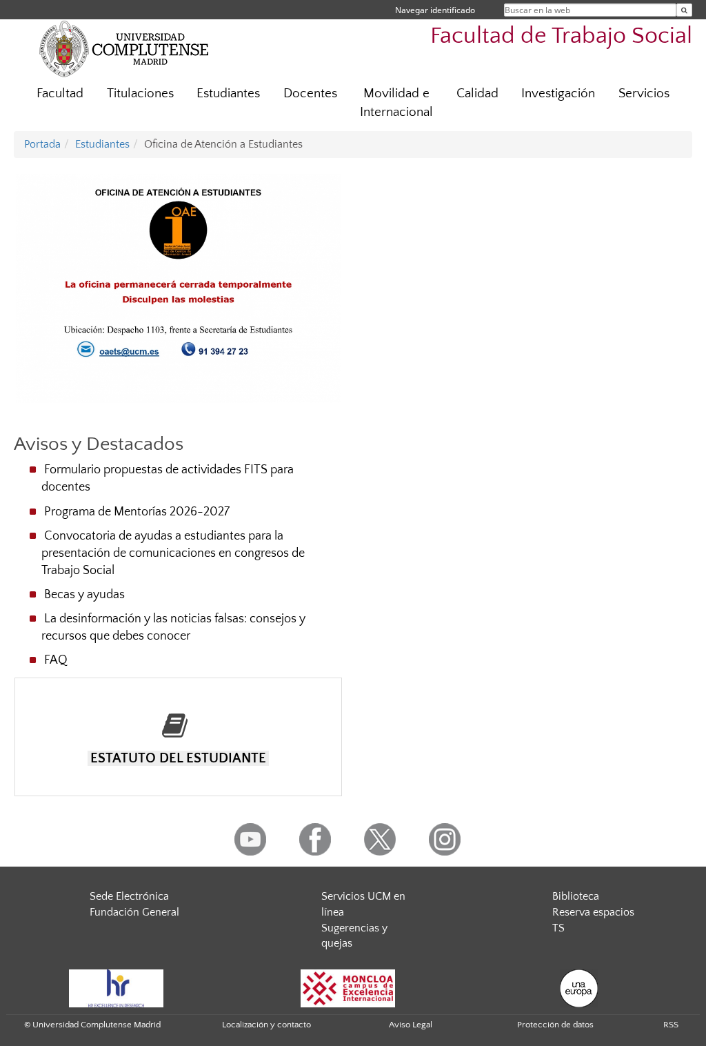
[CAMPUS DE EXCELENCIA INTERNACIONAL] (348, 987)
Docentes (310, 93)
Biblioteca (575, 896)
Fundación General (134, 912)
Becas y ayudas (84, 595)
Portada (42, 144)
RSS (670, 1024)
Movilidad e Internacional (396, 102)
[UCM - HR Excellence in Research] (116, 987)
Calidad (477, 93)
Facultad (60, 93)
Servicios (643, 93)
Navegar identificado (435, 10)
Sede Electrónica (129, 896)
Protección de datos (555, 1024)
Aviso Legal (410, 1024)
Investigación (558, 93)
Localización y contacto (266, 1024)
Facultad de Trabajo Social (561, 36)
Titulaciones (140, 93)
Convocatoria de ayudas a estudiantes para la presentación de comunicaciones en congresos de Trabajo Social (173, 553)
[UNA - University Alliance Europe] (579, 987)
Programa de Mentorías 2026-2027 (137, 512)
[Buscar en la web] (684, 10)
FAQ (56, 660)
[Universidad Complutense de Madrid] (124, 48)
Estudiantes (228, 93)
